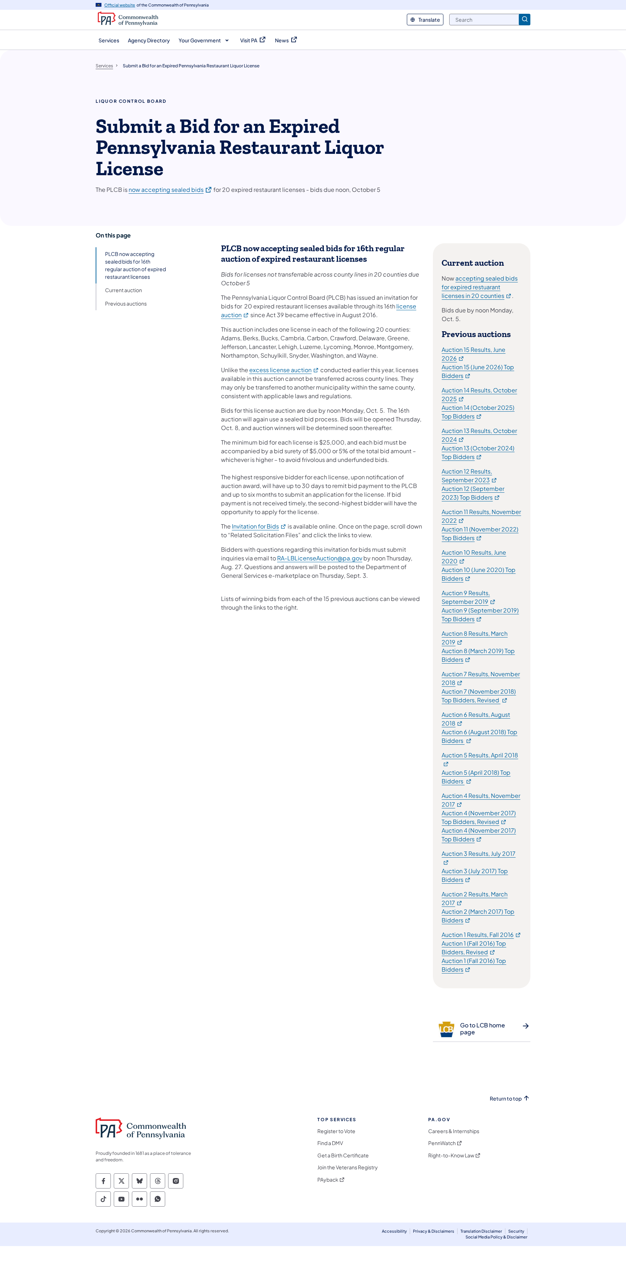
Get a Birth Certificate (343, 1155)
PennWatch (442, 1143)
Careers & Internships (453, 1131)
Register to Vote (336, 1131)
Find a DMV (330, 1143)
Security (516, 1231)
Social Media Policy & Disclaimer (496, 1236)
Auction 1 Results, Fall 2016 (481, 934)
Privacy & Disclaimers (433, 1231)
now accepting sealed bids (170, 189)
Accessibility (394, 1231)
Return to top (506, 1098)
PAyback (327, 1180)
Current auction (123, 290)
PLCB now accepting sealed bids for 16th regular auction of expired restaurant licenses (135, 265)
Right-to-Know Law (451, 1155)
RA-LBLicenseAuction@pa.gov (319, 558)
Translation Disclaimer (481, 1231)
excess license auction (284, 370)
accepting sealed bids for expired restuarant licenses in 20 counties (480, 286)
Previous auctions (126, 303)
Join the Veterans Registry (347, 1167)
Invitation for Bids (259, 526)
